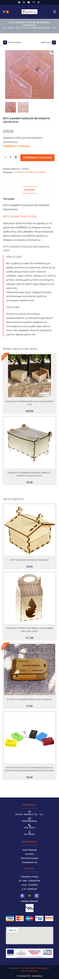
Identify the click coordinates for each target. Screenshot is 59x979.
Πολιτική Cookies (28, 968)
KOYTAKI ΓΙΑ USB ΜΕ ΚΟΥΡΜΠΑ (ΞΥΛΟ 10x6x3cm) (29, 699)
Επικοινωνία (14, 968)
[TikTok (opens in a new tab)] (38, 2)
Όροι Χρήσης (43, 968)
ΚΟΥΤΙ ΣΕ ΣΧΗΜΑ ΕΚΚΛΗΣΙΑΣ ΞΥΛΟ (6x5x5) (29, 560)
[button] (52, 51)
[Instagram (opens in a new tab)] (24, 2)
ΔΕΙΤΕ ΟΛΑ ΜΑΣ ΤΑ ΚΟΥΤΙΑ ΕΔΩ (19, 216)
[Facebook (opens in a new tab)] (20, 2)
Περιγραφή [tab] (29, 190)
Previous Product (14, 42)
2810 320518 (29, 828)
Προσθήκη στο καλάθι (37, 157)
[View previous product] (5, 42)
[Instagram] (29, 896)
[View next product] (54, 42)
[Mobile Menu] (54, 12)
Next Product (46, 42)
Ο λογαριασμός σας (29, 862)
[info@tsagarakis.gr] (29, 818)
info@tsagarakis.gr (29, 821)
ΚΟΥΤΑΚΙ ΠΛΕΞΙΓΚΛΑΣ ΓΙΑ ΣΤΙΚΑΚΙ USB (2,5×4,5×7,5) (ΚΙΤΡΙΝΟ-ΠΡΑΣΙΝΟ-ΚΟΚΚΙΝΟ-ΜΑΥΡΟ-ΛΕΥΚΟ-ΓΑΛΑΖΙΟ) (29, 769)
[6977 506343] (29, 832)
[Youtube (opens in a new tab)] (28, 2)
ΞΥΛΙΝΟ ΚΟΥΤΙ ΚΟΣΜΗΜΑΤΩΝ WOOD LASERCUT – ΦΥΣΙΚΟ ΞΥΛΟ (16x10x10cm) (29, 474)
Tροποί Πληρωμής (29, 850)
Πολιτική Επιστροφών (29, 858)
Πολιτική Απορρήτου (29, 971)
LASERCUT (21, 227)
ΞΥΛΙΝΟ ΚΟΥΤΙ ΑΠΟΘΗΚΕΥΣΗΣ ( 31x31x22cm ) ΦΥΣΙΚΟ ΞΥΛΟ (29, 403)
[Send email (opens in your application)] (33, 2)
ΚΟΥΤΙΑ (17, 172)
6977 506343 (29, 834)
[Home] (4, 28)
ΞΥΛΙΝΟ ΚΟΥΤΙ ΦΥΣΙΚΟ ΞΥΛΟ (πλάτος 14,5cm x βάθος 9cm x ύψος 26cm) (29, 629)
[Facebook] (22, 896)
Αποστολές (29, 854)
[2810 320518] (29, 825)
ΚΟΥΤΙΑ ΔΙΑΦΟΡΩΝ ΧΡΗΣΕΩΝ (33, 172)
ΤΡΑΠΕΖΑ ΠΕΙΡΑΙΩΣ (29, 901)
